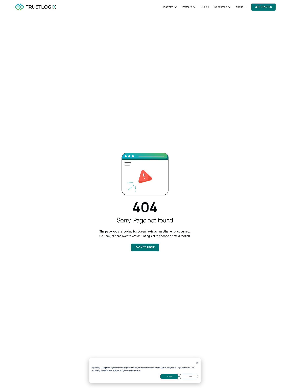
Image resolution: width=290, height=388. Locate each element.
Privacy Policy (119, 371)
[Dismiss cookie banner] (197, 363)
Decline (189, 376)
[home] (39, 7)
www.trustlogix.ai (143, 236)
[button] (170, 7)
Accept (169, 376)
